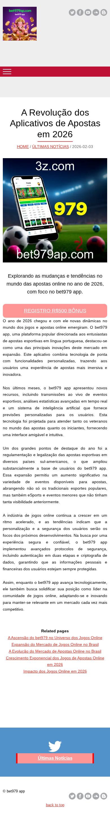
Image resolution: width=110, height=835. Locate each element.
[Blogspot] (103, 12)
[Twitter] (72, 12)
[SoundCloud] (96, 12)
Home (23, 146)
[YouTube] (88, 12)
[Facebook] (80, 12)
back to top (55, 805)
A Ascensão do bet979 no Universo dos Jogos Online (55, 637)
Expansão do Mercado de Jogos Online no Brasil (55, 644)
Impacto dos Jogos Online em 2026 (55, 671)
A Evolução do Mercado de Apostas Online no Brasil (55, 651)
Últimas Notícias (50, 146)
